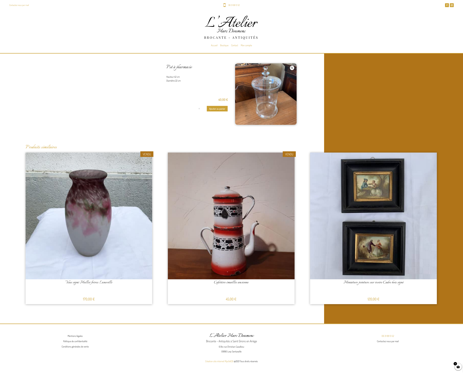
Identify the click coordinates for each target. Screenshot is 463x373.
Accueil (214, 45)
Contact (234, 45)
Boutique (224, 45)
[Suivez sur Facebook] (447, 5)
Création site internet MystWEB (219, 361)
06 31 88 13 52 (234, 5)
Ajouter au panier (217, 108)
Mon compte (246, 45)
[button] (292, 68)
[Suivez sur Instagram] (452, 5)
